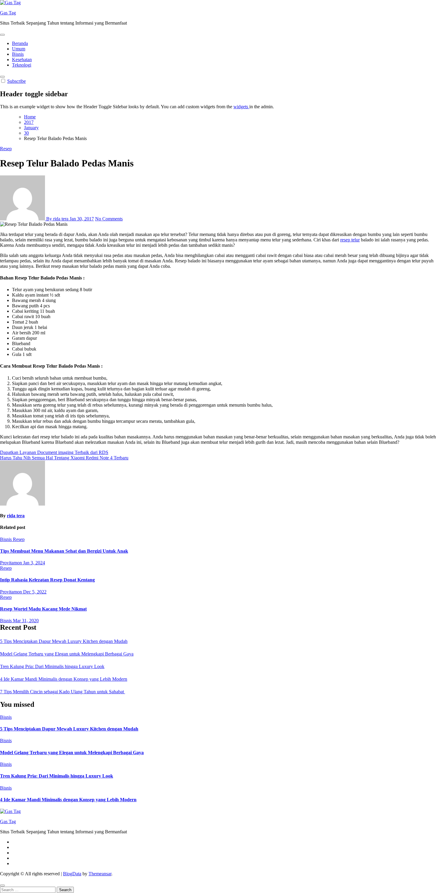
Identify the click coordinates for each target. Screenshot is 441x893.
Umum (18, 48)
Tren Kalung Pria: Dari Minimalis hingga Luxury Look (52, 666)
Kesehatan (22, 59)
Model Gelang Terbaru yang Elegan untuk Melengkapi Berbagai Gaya (67, 653)
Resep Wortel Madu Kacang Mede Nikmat (43, 608)
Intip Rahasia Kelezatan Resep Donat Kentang (47, 579)
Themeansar (99, 873)
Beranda (20, 43)
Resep (6, 148)
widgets (241, 106)
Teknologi (21, 64)
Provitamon (11, 562)
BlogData (72, 873)
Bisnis (18, 54)
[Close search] (2, 885)
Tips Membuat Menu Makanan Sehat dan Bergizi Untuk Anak (64, 551)
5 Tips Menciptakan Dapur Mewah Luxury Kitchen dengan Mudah (64, 641)
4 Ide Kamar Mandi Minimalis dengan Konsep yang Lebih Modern (63, 679)
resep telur (350, 239)
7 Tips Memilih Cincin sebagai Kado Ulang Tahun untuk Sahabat (62, 691)
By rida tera (57, 218)
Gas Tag (8, 12)
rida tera (16, 515)
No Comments (109, 218)
